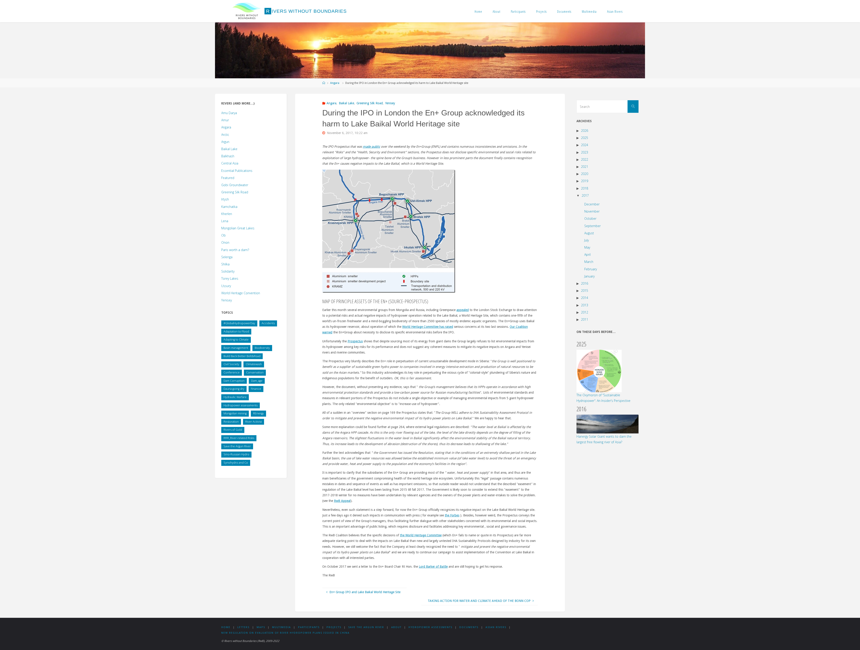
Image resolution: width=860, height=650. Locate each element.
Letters (243, 627)
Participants (518, 11)
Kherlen (226, 214)
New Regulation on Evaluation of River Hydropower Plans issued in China (285, 632)
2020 (584, 174)
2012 (584, 312)
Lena (224, 221)
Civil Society (231, 364)
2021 (584, 166)
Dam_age (256, 381)
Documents (564, 11)
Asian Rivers (615, 11)
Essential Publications (236, 170)
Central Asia (229, 163)
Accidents (268, 323)
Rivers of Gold (233, 430)
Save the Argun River (237, 446)
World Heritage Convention (240, 293)
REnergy (258, 413)
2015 (584, 290)
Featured (227, 178)
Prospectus (355, 341)
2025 (584, 138)
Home (478, 11)
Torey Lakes (229, 278)
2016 (584, 283)
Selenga (226, 257)
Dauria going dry (234, 389)
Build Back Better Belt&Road (242, 356)
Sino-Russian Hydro (236, 454)
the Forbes (452, 515)
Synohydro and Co (236, 463)
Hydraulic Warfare (235, 397)
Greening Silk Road (370, 103)
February (590, 269)
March (588, 262)
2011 (584, 319)
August (589, 233)
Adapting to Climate (236, 339)
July (586, 240)
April (587, 254)
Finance (256, 389)
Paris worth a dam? (235, 250)
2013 (584, 305)
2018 (584, 188)
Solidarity (227, 271)
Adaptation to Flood (236, 331)
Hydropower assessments (241, 405)
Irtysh (225, 199)
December (592, 204)
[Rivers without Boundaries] (246, 11)
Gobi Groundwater (234, 185)
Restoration (231, 422)
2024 (584, 145)
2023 (584, 152)
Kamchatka (229, 207)
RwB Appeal (342, 501)
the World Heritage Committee (421, 535)
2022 (584, 159)
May (587, 247)
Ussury (226, 286)
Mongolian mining (235, 413)
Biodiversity (262, 348)
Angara (334, 83)
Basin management (236, 348)
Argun (225, 142)
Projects (541, 11)
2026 (584, 130)
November (592, 211)
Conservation (255, 372)
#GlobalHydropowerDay (239, 323)
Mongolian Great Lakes (237, 228)
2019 (584, 181)
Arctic (225, 134)
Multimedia (589, 11)
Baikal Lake (346, 103)
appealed (462, 310)
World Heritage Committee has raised (427, 326)
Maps (261, 627)
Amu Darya (229, 113)
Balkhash (227, 156)
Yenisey (390, 103)
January (589, 276)
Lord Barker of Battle (433, 566)
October (590, 218)
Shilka (225, 264)
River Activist (253, 422)
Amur (225, 120)
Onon (225, 242)
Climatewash (254, 364)
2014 (584, 298)
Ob (223, 235)
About (496, 11)
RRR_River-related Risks (239, 438)
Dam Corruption (234, 381)
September (592, 226)
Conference (232, 372)
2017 (585, 195)
